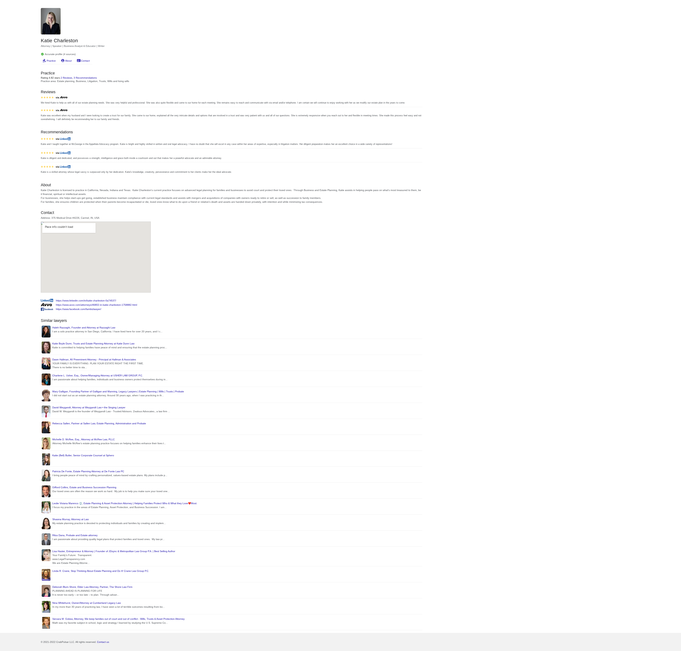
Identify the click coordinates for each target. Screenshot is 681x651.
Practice (51, 60)
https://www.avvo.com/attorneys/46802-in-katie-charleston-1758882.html (96, 304)
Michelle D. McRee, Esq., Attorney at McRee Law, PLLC (83, 439)
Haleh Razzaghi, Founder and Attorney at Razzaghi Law (83, 327)
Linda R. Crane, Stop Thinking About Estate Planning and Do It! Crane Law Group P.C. (100, 571)
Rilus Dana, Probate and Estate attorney (75, 535)
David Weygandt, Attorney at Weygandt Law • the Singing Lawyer (88, 407)
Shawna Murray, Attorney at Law (70, 519)
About (68, 60)
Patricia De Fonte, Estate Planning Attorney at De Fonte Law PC (88, 471)
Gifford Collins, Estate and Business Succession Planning (84, 487)
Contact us (103, 642)
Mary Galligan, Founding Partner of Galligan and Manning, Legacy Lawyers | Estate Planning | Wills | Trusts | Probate (118, 391)
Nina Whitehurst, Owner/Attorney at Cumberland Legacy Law (86, 602)
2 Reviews (66, 77)
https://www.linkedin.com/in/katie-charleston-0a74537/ (86, 300)
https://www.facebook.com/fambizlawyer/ (78, 309)
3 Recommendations (85, 77)
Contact (85, 60)
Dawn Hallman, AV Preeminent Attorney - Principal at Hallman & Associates (94, 359)
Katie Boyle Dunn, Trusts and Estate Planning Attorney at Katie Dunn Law (93, 343)
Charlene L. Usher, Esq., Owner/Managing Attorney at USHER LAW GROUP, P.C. (97, 375)
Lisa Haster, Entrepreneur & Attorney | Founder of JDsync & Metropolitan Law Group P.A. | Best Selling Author (113, 551)
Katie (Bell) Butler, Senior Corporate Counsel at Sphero (83, 455)
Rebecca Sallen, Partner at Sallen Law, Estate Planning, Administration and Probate (99, 423)
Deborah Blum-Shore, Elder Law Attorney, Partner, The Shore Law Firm (92, 586)
